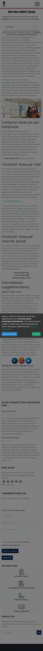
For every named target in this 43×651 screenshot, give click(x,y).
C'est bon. (36, 334)
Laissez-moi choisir (9, 334)
